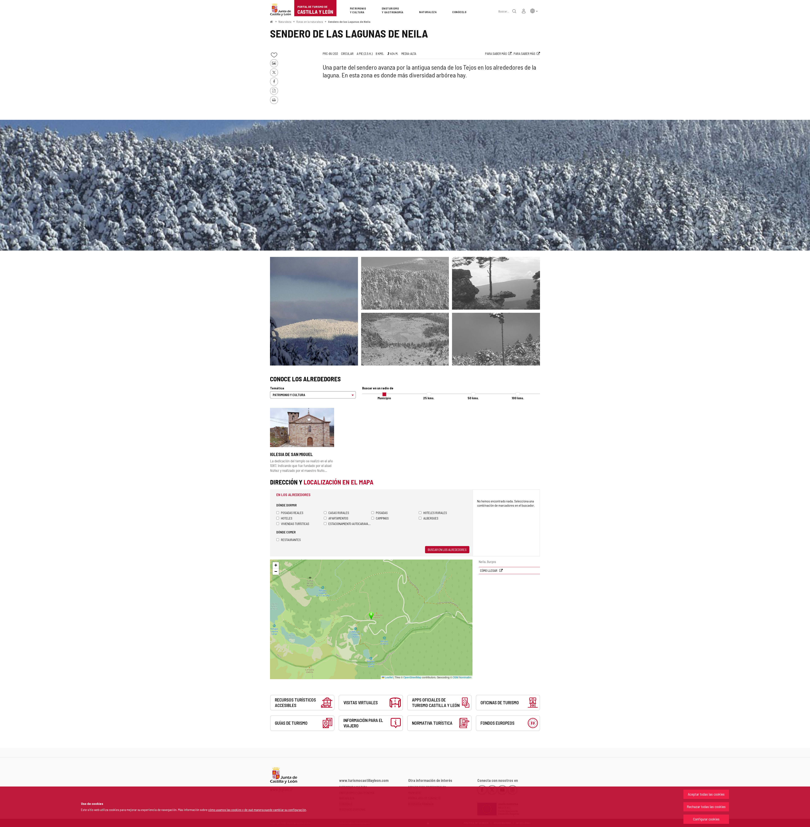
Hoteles (286, 518)
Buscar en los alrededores (447, 550)
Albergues (430, 518)
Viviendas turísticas (295, 524)
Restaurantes (291, 540)
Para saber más (496, 53)
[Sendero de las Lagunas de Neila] (405, 185)
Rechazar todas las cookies (706, 806)
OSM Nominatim (462, 677)
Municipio (384, 398)
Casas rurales (338, 513)
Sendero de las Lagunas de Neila (349, 21)
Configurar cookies (706, 819)
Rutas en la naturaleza (309, 21)
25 (428, 398)
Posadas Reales (292, 513)
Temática (277, 388)
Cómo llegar (489, 570)
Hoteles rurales (435, 513)
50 (473, 398)
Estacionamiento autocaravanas (349, 524)
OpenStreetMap (412, 677)
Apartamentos (338, 518)
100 (518, 398)
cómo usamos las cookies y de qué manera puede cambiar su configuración (257, 810)
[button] (534, 10)
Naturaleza (284, 21)
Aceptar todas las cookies (706, 794)
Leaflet (388, 677)
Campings (382, 518)
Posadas (382, 513)
